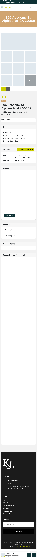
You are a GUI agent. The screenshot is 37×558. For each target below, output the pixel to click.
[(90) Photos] (33, 279)
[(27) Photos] (33, 340)
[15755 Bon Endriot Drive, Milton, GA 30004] (18, 270)
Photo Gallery (7, 511)
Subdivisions (7, 503)
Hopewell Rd (6, 314)
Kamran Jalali (10, 554)
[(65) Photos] (33, 435)
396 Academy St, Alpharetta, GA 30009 (16, 112)
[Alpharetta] (18, 331)
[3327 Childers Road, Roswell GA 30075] (18, 362)
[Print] (5, 96)
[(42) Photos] (33, 404)
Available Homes (8, 506)
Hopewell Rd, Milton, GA (10, 317)
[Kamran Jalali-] (6, 7)
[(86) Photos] (33, 310)
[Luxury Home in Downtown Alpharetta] (18, 425)
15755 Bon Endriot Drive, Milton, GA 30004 (16, 283)
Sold (16, 141)
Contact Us (6, 514)
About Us (6, 508)
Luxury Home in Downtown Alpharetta (15, 439)
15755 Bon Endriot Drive (10, 286)
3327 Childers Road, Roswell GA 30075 (15, 375)
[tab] (3, 89)
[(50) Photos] (33, 371)
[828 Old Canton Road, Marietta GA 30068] (18, 395)
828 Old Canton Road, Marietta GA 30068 (16, 408)
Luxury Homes (20, 138)
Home (5, 500)
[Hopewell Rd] (18, 301)
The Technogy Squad (22, 546)
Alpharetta (5, 345)
